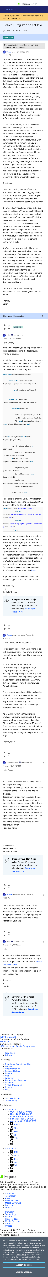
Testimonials (11, 1100)
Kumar (9, 895)
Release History (12, 1071)
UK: (21, 1114)
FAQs (7, 1089)
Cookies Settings (24, 1272)
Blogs (7, 1075)
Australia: (23, 1121)
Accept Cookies (24, 1265)
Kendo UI (4, 1041)
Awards (8, 1198)
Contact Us (10, 1109)
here (33, 570)
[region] (24, 1257)
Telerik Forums (10, 9)
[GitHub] (11, 1141)
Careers (9, 1205)
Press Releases (12, 1200)
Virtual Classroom (14, 1085)
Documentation (12, 1068)
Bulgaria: (23, 1119)
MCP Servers (6, 1046)
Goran (8, 52)
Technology (10, 1196)
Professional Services (15, 1080)
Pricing (8, 1055)
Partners (9, 1082)
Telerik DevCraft (8, 1037)
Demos (8, 1066)
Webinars (9, 1078)
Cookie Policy (21, 1255)
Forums (8, 1073)
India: (21, 1116)
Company (9, 1193)
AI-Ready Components (24, 1046)
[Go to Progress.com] (8, 1178)
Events (8, 1087)
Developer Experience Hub (18, 1064)
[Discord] (11, 1144)
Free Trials (10, 1053)
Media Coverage (13, 1203)
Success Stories (12, 1098)
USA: (21, 1112)
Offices (8, 1207)
